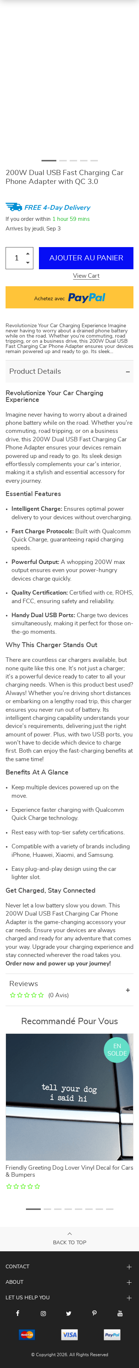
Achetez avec (50, 298)
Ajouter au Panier (86, 258)
